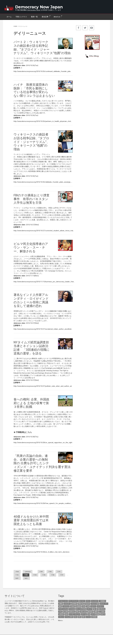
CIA (89, 614)
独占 (94, 609)
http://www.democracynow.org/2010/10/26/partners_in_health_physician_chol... (43, 121)
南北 (75, 617)
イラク (88, 617)
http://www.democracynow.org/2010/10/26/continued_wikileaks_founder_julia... (42, 71)
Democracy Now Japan (39, 7)
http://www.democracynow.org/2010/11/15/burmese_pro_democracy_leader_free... (44, 282)
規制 (60, 606)
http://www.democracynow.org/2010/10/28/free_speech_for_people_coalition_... (43, 503)
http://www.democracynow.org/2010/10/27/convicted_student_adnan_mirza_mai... (44, 231)
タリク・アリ (104, 603)
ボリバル (83, 614)
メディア (89, 609)
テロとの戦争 (69, 617)
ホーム (9, 17)
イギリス (93, 606)
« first (17, 571)
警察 (77, 611)
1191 (58, 571)
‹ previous (28, 571)
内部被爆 (94, 617)
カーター (82, 601)
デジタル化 (72, 609)
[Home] (9, 7)
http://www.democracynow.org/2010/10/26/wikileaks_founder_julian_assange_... (43, 182)
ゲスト (88, 601)
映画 (66, 614)
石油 (83, 606)
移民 (79, 617)
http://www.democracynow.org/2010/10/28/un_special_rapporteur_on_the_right (43, 443)
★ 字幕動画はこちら (23, 432)
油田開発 (74, 603)
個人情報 (65, 611)
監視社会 (72, 611)
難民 (83, 617)
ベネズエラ (66, 606)
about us (56, 16)
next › (17, 578)
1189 (41, 571)
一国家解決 (102, 601)
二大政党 (102, 611)
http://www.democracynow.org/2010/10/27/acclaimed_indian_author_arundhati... (43, 329)
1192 (17, 575)
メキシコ (61, 617)
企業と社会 (83, 611)
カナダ (93, 614)
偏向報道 (90, 611)
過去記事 (44, 16)
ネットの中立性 (81, 609)
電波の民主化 (101, 609)
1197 (61, 575)
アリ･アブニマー (73, 601)
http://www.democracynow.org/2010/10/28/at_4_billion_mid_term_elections (41, 552)
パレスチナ (95, 601)
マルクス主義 (95, 603)
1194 (34, 575)
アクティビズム (63, 609)
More (60, 620)
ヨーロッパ (100, 606)
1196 (52, 575)
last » (26, 578)
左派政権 (78, 606)
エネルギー (67, 603)
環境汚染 (80, 603)
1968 (88, 606)
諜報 (98, 614)
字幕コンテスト (21, 17)
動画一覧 (34, 17)
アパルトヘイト (63, 601)
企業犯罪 (61, 614)
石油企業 (87, 603)
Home (15, 26)
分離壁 (60, 603)
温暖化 (96, 611)
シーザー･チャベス (74, 614)
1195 (43, 575)
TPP (60, 611)
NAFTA (103, 614)
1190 (50, 571)
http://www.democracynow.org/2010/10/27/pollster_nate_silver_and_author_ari (43, 386)
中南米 (72, 606)
